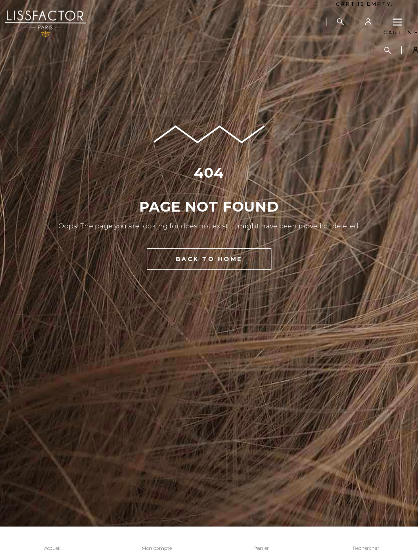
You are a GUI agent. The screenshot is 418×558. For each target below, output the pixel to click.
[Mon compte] (368, 22)
